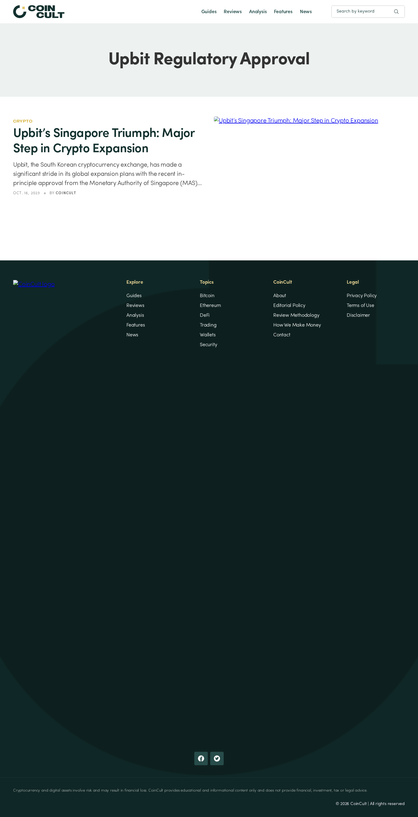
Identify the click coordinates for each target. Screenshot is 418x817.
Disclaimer (358, 315)
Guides (209, 11)
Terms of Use (360, 305)
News (306, 11)
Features (283, 11)
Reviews (233, 11)
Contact (281, 335)
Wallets (208, 335)
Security (208, 344)
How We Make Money (297, 325)
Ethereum (210, 305)
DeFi (205, 315)
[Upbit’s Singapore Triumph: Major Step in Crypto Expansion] (309, 170)
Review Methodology (296, 315)
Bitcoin (207, 295)
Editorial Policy (289, 305)
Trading (208, 325)
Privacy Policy (362, 295)
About (279, 295)
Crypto (23, 121)
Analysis (258, 11)
